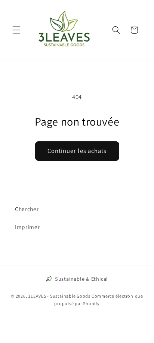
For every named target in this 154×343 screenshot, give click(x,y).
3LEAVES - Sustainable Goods (59, 296)
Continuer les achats (77, 151)
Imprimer (27, 227)
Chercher (26, 209)
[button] (16, 30)
